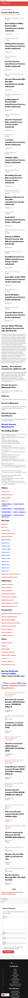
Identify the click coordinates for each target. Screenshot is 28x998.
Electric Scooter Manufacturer (8, 425)
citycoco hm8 (5, 540)
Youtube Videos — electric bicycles (12, 509)
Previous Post (4, 900)
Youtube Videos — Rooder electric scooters (12, 505)
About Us (15, 972)
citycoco (4, 646)
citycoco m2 (5, 552)
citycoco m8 (5, 555)
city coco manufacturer (9, 617)
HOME (14, 889)
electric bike (5, 530)
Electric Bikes (5, 498)
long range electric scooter (10, 574)
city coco (4, 527)
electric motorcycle (8, 533)
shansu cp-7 (5, 571)
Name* (4, 932)
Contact (15, 973)
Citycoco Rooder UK (15, 992)
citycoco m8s (5, 558)
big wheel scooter (7, 600)
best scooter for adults (9, 597)
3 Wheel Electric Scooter (9, 606)
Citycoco (4, 501)
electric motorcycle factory (10, 623)
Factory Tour (5, 491)
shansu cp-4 (5, 561)
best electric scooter (8, 664)
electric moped (6, 632)
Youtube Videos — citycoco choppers (13, 512)
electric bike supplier (8, 620)
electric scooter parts (8, 626)
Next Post (3, 901)
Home (15, 969)
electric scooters (7, 584)
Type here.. (5, 916)
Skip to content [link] (3, 0)
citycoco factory (6, 587)
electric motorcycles (8, 594)
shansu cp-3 (5, 564)
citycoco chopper (7, 661)
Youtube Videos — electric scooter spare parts (12, 516)
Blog (11, 14)
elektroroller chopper (8, 655)
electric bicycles (6, 590)
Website (4, 942)
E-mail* (4, 937)
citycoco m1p (5, 546)
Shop (15, 970)
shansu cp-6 (5, 568)
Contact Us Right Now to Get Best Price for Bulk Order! (12, 893)
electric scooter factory (9, 577)
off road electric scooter (9, 603)
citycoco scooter (7, 536)
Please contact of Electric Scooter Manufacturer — (13, 685)
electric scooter (6, 643)
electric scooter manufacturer (11, 613)
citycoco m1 (5, 543)
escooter (4, 524)
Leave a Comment (5, 14)
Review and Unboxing (15, 996)
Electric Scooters (7, 494)
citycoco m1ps (6, 549)
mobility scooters (7, 635)
